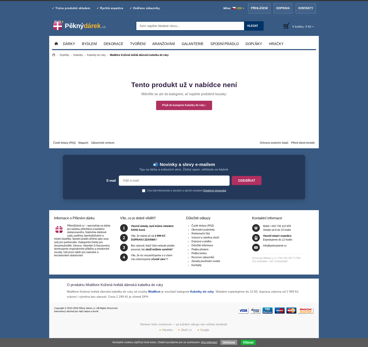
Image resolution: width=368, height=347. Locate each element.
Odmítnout (229, 342)
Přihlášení (259, 8)
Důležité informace (202, 245)
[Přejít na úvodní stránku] (53, 55)
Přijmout (248, 342)
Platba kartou (199, 253)
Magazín (83, 142)
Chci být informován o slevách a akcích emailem (186, 190)
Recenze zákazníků (202, 257)
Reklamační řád (200, 233)
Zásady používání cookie (205, 261)
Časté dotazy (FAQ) (64, 142)
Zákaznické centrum (102, 142)
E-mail (111, 180)
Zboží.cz (185, 329)
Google (203, 329)
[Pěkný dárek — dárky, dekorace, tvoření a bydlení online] (83, 25)
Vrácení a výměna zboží (205, 237)
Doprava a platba (201, 241)
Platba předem (199, 249)
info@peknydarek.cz (275, 245)
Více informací (209, 342)
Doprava (283, 8)
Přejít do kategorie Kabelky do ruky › (184, 105)
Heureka (165, 329)
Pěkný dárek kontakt (303, 142)
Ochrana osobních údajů (274, 142)
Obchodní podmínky (203, 229)
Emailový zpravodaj (214, 190)
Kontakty (305, 8)
